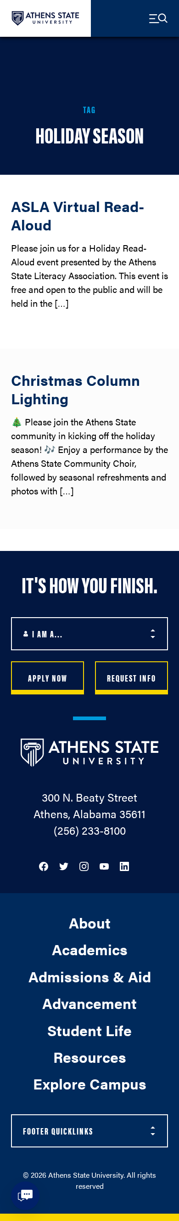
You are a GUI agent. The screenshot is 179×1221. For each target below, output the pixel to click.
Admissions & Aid (89, 976)
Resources (89, 1056)
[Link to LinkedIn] (124, 865)
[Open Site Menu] (158, 18)
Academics (90, 949)
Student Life (89, 1030)
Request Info (131, 677)
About (90, 922)
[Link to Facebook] (43, 865)
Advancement (89, 1002)
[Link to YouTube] (104, 865)
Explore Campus (89, 1083)
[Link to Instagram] (84, 865)
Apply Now (47, 677)
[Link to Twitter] (63, 865)
